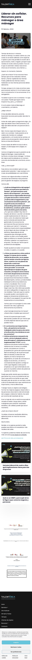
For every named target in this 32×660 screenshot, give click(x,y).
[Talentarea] (8, 597)
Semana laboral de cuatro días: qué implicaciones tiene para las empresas (16, 467)
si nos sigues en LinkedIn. (19, 435)
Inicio (3, 604)
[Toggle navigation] (29, 4)
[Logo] (7, 4)
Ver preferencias (16, 652)
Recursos (4, 623)
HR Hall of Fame (6, 614)
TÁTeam (3, 617)
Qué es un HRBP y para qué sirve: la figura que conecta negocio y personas (16, 500)
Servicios (4, 607)
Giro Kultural (5, 610)
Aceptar (16, 642)
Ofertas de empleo (7, 620)
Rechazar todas (16, 647)
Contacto (4, 626)
